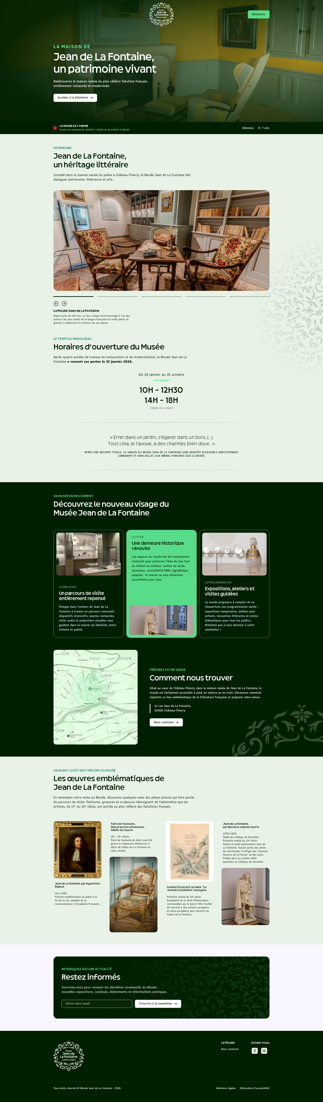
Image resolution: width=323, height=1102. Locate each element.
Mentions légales (226, 1088)
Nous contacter (230, 1049)
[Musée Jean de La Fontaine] (68, 1056)
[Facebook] (254, 1051)
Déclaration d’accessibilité (255, 1088)
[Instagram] (264, 1051)
